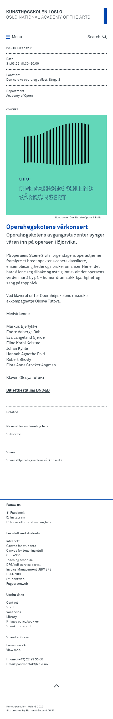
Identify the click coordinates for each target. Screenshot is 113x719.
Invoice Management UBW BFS (29, 569)
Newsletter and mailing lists (30, 522)
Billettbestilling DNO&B (28, 390)
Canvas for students (21, 546)
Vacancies (13, 612)
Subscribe (13, 434)
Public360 (13, 574)
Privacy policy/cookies (22, 621)
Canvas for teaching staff (24, 550)
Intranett (13, 541)
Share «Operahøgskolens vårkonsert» (34, 460)
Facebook (17, 513)
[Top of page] (56, 685)
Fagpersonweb (17, 584)
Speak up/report (18, 626)
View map (13, 650)
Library (11, 617)
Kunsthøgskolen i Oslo (20, 706)
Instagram (17, 517)
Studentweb (15, 579)
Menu (17, 37)
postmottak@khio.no (32, 664)
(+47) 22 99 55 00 (30, 659)
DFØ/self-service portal (23, 565)
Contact (12, 602)
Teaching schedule (19, 560)
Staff (10, 607)
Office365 (13, 555)
